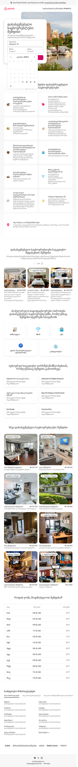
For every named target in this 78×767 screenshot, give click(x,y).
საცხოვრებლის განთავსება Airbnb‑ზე (57, 8)
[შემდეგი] (42, 263)
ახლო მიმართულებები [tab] (11, 695)
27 (22, 82)
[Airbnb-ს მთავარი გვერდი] (9, 8)
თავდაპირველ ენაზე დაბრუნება (55, 3)
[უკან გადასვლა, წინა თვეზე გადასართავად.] (11, 57)
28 (26, 82)
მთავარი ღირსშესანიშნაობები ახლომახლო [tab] (58, 695)
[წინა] (34, 263)
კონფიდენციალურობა (34, 763)
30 (34, 82)
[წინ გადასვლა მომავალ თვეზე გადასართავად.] (34, 57)
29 (30, 82)
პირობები (47, 763)
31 (10, 86)
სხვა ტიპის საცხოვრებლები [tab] (32, 695)
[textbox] (16, 51)
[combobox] (25, 44)
